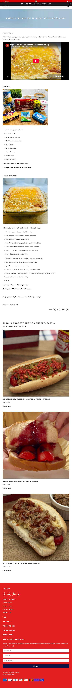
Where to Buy (9, 626)
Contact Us (8, 635)
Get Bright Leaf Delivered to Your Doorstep (17, 168)
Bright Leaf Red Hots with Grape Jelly (20, 481)
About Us (7, 613)
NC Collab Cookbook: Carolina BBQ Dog (21, 563)
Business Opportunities (13, 639)
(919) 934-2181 (11, 599)
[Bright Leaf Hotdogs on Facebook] (5, 594)
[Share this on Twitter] (54, 309)
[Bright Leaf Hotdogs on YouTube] (9, 594)
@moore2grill (37, 297)
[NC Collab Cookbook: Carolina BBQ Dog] (36, 527)
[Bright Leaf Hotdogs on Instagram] (14, 594)
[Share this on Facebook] (58, 309)
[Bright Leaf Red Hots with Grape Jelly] (36, 445)
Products (7, 621)
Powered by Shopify (8, 674)
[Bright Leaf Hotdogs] (36, 2)
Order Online (9, 630)
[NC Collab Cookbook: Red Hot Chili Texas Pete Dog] (36, 363)
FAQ (4, 617)
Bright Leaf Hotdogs (13, 672)
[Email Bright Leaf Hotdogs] (19, 594)
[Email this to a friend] (67, 309)
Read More (6, 406)
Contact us (13, 305)
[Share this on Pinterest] (62, 309)
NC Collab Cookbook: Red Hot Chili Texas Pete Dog (26, 399)
